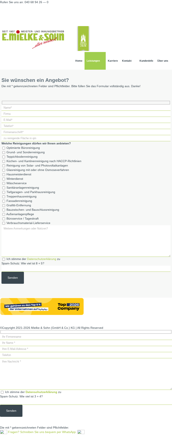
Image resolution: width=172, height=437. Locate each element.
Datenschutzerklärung (41, 259)
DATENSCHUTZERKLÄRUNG (102, 320)
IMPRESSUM (69, 320)
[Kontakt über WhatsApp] (81, 432)
